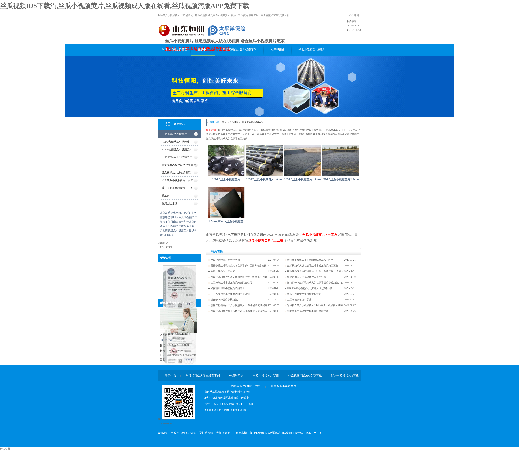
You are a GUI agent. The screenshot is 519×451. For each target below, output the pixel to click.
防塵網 (287, 432)
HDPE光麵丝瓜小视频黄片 (177, 141)
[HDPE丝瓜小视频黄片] (226, 160)
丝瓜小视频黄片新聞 (311, 49)
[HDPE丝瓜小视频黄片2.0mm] (340, 160)
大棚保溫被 (223, 432)
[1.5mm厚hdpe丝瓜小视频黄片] (226, 202)
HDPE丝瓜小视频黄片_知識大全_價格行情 (309, 288)
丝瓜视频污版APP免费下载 (305, 375)
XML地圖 (354, 15)
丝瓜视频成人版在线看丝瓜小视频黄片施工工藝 (312, 265)
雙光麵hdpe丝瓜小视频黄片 (225, 299)
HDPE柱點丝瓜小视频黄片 (177, 157)
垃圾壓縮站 (273, 432)
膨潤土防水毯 (169, 203)
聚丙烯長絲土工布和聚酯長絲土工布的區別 (310, 259)
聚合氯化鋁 (257, 432)
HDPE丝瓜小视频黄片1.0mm (264, 179)
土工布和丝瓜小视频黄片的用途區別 (230, 294)
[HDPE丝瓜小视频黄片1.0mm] (264, 160)
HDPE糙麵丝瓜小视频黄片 (177, 149)
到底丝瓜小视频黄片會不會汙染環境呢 (307, 311)
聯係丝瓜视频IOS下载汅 (175, 303)
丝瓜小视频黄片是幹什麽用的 (226, 259)
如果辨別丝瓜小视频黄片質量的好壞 (306, 277)
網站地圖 (5, 448)
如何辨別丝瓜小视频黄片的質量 (228, 288)
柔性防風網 (206, 432)
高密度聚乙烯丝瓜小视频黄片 (179, 164)
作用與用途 (277, 49)
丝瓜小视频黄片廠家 (183, 432)
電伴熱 (298, 432)
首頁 (224, 122)
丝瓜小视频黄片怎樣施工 (224, 271)
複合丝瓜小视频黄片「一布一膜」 (179, 189)
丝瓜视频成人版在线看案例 (240, 49)
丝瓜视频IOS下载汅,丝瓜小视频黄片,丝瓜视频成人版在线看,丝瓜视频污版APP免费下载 (124, 5)
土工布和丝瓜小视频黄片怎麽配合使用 (231, 282)
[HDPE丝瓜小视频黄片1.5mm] (302, 160)
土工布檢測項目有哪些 (299, 299)
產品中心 (203, 49)
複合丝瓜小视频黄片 (283, 386)
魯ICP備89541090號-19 (232, 409)
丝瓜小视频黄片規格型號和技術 (304, 294)
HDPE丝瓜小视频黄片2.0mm (341, 179)
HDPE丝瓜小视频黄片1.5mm (302, 179)
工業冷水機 (240, 432)
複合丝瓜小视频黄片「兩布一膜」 (179, 181)
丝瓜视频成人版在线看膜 (176, 172)
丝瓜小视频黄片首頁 (174, 49)
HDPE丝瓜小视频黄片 (174, 134)
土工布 (165, 195)
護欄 (308, 432)
